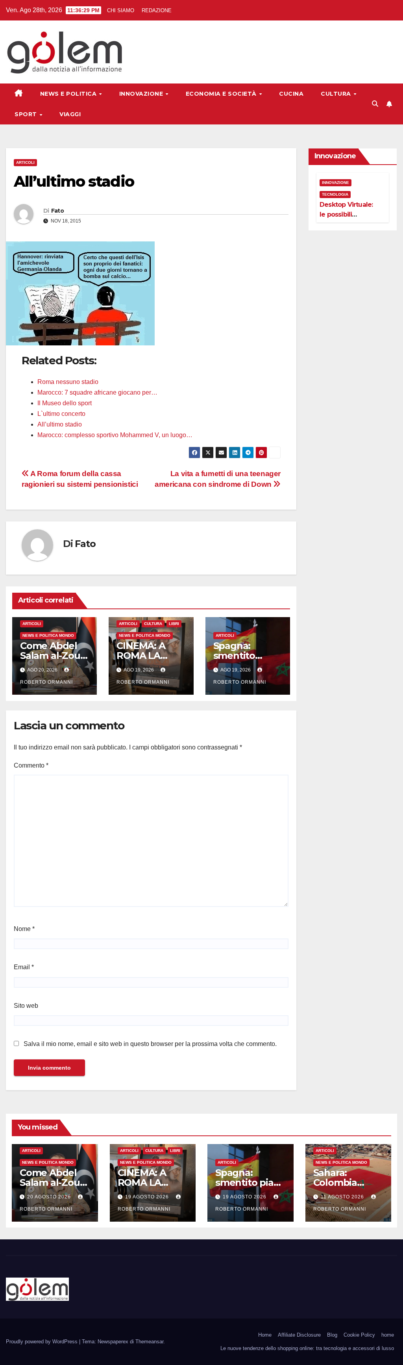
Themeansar (149, 1342)
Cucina (291, 93)
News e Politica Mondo (48, 635)
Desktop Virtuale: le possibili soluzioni (346, 214)
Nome (24, 928)
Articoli (25, 162)
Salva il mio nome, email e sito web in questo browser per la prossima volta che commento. (150, 1043)
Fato (57, 210)
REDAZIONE (157, 10)
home (387, 1335)
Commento (31, 765)
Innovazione (142, 93)
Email (24, 967)
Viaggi (70, 114)
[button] (375, 103)
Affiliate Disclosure (299, 1335)
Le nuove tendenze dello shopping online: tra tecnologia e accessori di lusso (307, 1348)
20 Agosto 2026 (49, 1197)
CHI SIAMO (120, 10)
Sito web (26, 1005)
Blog (332, 1335)
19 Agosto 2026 (147, 1197)
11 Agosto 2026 (343, 1197)
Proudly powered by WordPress (42, 1342)
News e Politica (69, 93)
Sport (27, 114)
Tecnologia (335, 194)
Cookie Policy (359, 1335)
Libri (174, 623)
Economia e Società (222, 93)
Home (265, 1335)
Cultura (337, 93)
